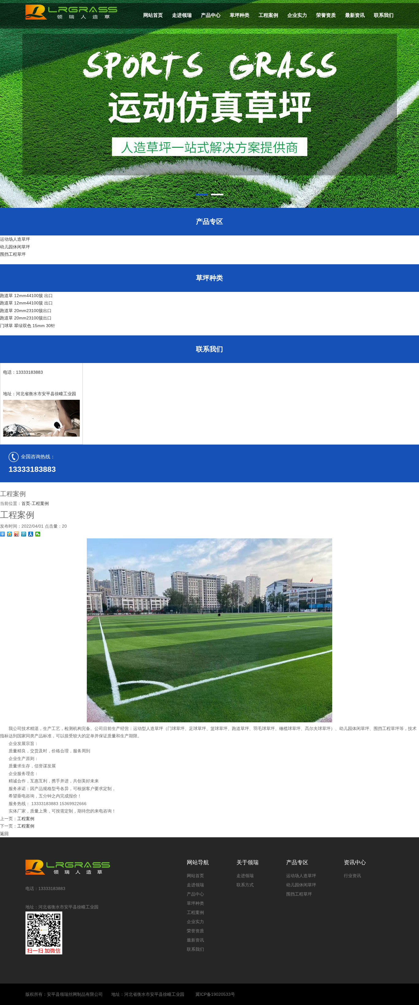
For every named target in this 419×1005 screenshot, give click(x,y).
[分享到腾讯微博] (23, 534)
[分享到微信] (37, 534)
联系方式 (245, 884)
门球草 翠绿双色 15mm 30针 (27, 325)
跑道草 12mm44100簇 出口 (26, 295)
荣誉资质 (326, 15)
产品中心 (211, 15)
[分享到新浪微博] (16, 534)
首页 (25, 503)
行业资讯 (352, 875)
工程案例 (268, 15)
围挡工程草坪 (13, 254)
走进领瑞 (182, 15)
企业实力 (297, 15)
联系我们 (384, 15)
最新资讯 (355, 15)
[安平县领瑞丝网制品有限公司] (71, 867)
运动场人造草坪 (15, 239)
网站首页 (153, 15)
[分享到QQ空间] (9, 534)
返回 (4, 833)
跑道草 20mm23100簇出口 (26, 310)
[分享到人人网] (30, 534)
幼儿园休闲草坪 (15, 246)
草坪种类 (239, 15)
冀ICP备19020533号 (215, 994)
